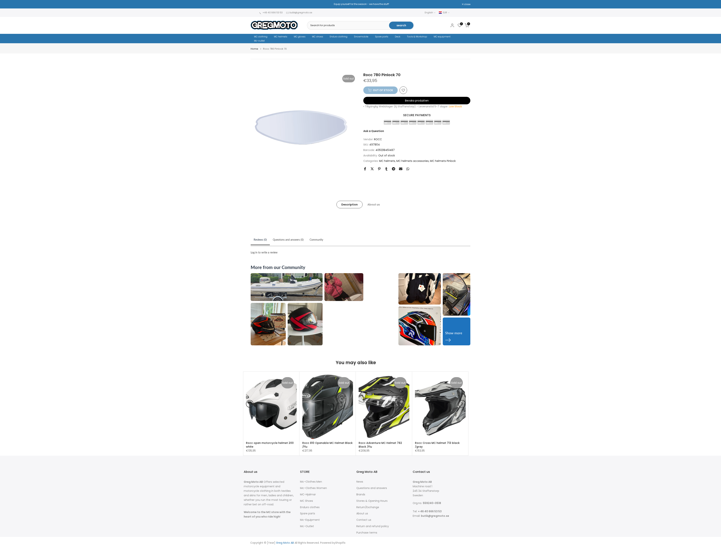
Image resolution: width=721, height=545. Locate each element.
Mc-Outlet (307, 526)
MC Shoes (306, 501)
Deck (397, 36)
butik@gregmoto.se (301, 12)
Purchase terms (366, 532)
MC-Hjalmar (308, 494)
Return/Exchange (367, 507)
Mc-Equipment (310, 520)
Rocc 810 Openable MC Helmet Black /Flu (327, 445)
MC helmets (280, 36)
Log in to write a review (264, 252)
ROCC (378, 139)
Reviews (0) (260, 240)
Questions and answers (371, 488)
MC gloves (299, 36)
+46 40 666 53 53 (272, 12)
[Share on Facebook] (365, 169)
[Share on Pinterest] (379, 169)
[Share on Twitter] (372, 169)
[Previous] (249, 404)
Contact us (363, 520)
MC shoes (317, 36)
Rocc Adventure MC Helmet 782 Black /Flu (380, 445)
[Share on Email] (400, 169)
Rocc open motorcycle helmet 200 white (270, 445)
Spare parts (381, 36)
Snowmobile (361, 36)
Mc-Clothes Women (313, 488)
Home (254, 49)
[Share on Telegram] (393, 169)
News (359, 482)
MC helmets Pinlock (443, 161)
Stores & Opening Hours (372, 501)
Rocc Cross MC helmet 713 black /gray (437, 445)
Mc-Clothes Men (311, 482)
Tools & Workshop (417, 36)
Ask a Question (373, 131)
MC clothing (260, 36)
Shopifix (340, 543)
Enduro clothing (338, 36)
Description (349, 204)
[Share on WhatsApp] (408, 169)
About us (373, 204)
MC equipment (442, 36)
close (255, 4)
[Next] (462, 404)
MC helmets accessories (412, 161)
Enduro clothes (310, 507)
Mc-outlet (259, 40)
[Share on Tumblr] (386, 169)
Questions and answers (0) (288, 240)
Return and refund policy (372, 526)
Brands (360, 494)
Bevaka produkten (417, 100)
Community (316, 240)
